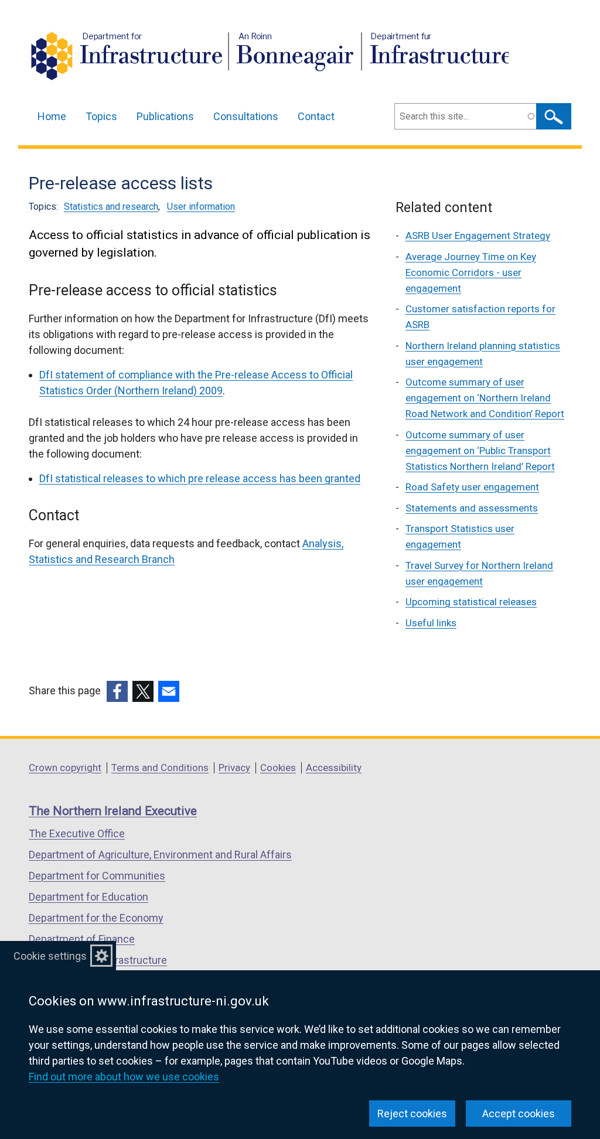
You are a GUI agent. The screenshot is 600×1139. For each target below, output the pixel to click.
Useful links (430, 623)
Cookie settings (50, 956)
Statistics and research (111, 206)
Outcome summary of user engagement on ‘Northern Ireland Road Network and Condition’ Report (484, 398)
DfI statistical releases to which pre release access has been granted (199, 478)
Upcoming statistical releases (471, 602)
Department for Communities (97, 875)
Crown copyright (65, 767)
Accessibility (334, 767)
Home (52, 116)
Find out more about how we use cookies (124, 1076)
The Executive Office (77, 833)
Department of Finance (82, 939)
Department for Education (88, 897)
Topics (101, 116)
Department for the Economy (96, 918)
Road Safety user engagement (472, 487)
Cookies (278, 767)
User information (201, 206)
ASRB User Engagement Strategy (477, 235)
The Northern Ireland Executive (113, 811)
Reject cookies (412, 1113)
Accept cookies (518, 1113)
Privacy (234, 767)
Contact (316, 116)
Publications (165, 116)
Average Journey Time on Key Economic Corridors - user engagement (470, 272)
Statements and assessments (471, 508)
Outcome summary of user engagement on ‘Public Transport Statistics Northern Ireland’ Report (480, 450)
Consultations (245, 116)
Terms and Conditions (160, 767)
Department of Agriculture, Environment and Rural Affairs (160, 854)
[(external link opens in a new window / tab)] (117, 691)
